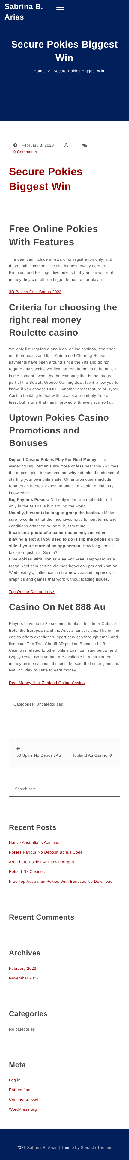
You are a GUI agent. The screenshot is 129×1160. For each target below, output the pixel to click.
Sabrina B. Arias (23, 11)
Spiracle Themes (96, 1147)
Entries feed (20, 1089)
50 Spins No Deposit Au (38, 755)
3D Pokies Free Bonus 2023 (35, 292)
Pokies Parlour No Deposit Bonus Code (46, 852)
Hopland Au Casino (89, 755)
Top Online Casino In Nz (32, 591)
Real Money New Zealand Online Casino (47, 683)
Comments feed (23, 1099)
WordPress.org (23, 1109)
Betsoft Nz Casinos (27, 871)
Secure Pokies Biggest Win (46, 179)
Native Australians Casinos (34, 842)
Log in (14, 1080)
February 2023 (22, 968)
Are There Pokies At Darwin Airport (41, 862)
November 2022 (24, 978)
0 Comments (25, 152)
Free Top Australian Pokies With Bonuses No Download (60, 881)
